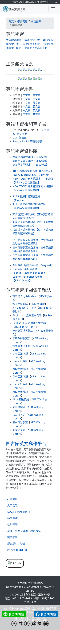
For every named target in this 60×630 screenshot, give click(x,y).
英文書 (36, 95)
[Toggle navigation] (52, 9)
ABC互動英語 (20, 368)
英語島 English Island (24, 296)
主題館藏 (36, 21)
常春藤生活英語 (21, 345)
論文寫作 (12, 518)
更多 (33, 602)
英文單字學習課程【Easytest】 (30, 164)
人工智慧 (12, 505)
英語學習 (12, 537)
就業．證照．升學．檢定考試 (24, 530)
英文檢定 (22, 133)
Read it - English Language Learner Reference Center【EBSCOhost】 (28, 276)
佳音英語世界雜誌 (22, 330)
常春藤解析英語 (21, 338)
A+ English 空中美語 (24, 307)
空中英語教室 (20, 422)
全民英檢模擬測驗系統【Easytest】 (33, 265)
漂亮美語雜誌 (20, 303)
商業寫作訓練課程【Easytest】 (30, 157)
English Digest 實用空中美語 (29, 323)
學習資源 (22, 21)
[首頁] (16, 9)
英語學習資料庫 (31, 44)
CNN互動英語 (20, 353)
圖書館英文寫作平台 (36, 47)
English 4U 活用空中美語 (27, 315)
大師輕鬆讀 (18, 407)
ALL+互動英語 (20, 399)
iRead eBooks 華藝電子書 (27, 141)
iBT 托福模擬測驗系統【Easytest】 (32, 171)
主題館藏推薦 (13, 40)
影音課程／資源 (16, 543)
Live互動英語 (20, 361)
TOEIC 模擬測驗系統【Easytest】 (32, 174)
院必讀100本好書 (17, 550)
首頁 (11, 21)
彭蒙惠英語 (18, 430)
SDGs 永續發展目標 (18, 511)
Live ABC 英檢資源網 (24, 269)
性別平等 (12, 524)
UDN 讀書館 (19, 137)
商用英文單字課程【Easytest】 (30, 160)
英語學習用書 (32, 40)
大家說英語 (18, 414)
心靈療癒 (12, 499)
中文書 (26, 95)
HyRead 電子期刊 (25, 326)
